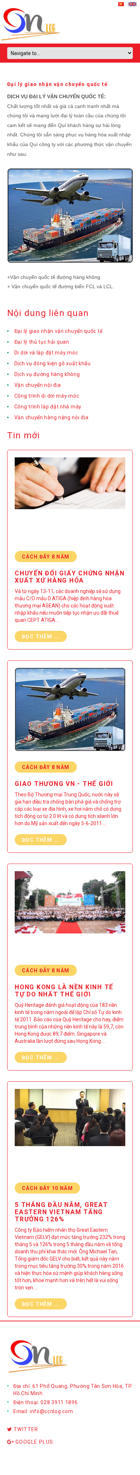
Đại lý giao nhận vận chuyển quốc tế (58, 331)
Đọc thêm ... (41, 636)
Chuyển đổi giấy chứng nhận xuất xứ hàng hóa (70, 577)
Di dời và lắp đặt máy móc (46, 353)
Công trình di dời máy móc (46, 396)
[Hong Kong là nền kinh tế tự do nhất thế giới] (70, 916)
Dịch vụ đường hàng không (47, 374)
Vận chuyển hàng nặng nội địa (51, 417)
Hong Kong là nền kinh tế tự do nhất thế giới (64, 990)
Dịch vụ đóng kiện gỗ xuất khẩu (52, 363)
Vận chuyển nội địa (37, 385)
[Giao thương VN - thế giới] (70, 713)
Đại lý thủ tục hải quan (41, 342)
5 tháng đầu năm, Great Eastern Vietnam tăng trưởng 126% (61, 1212)
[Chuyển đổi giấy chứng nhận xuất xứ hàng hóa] (70, 502)
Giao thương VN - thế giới (64, 783)
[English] (134, 3)
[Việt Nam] (123, 3)
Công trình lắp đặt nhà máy (47, 407)
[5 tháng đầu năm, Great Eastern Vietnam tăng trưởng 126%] (70, 1134)
